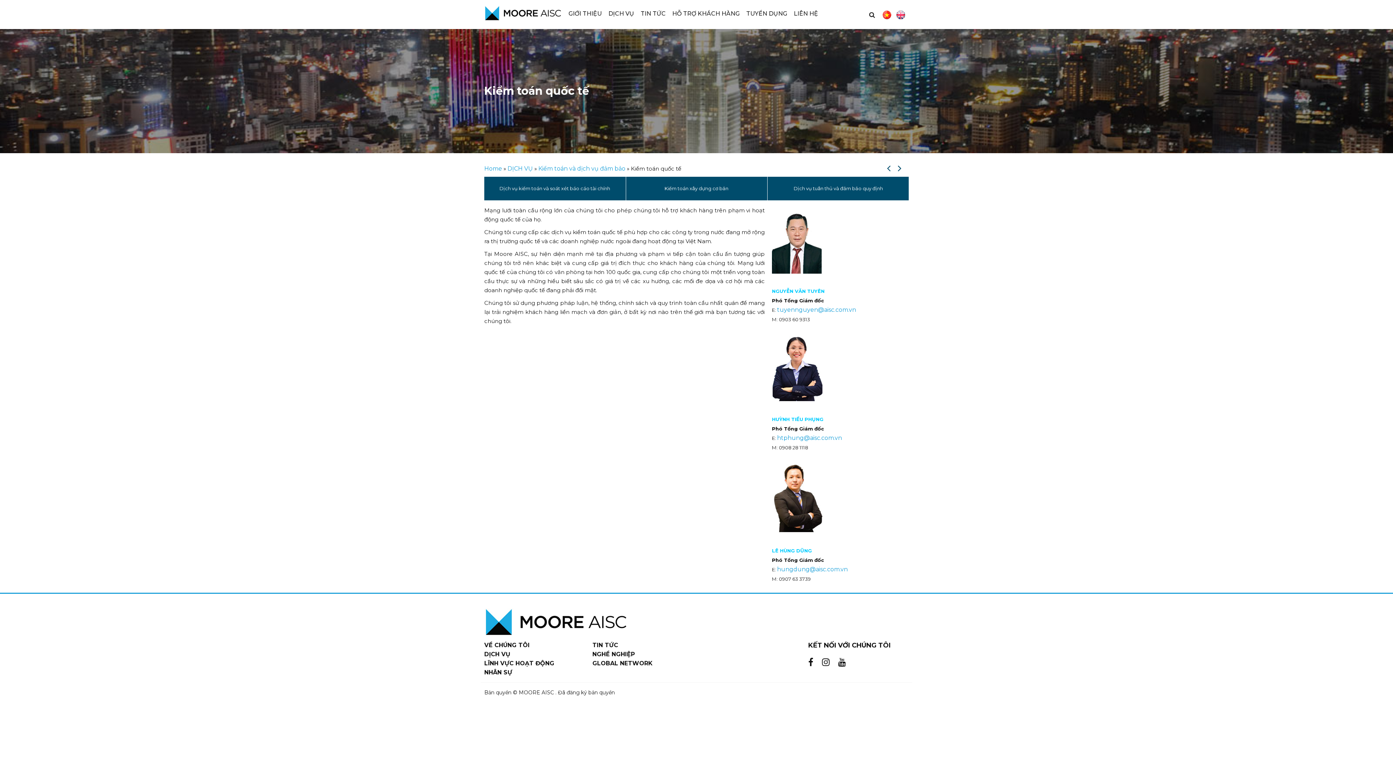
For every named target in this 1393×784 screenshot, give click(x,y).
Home (493, 168)
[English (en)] (900, 15)
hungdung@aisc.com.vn (812, 569)
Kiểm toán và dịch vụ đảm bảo (581, 168)
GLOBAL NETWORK (622, 663)
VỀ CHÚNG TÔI (507, 645)
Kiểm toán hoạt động (838, 188)
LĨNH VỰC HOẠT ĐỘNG (519, 663)
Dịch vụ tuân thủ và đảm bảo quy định (696, 188)
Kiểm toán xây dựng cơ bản (555, 188)
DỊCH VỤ (520, 168)
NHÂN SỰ (498, 672)
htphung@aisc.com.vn (809, 437)
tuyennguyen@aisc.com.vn (816, 309)
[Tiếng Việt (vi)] (887, 15)
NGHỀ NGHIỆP (613, 654)
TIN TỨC (605, 645)
